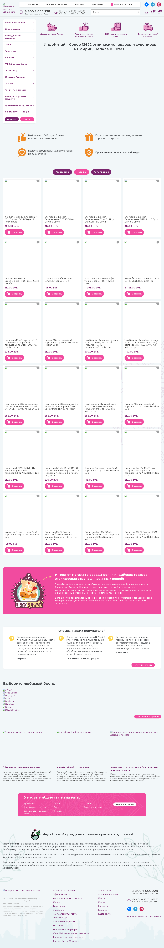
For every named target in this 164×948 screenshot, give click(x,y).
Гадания (57, 803)
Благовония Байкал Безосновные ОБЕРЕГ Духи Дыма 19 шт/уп (59, 219)
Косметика (89, 803)
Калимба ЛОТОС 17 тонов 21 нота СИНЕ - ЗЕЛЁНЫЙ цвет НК (142, 279)
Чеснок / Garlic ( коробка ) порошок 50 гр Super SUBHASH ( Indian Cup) (61, 342)
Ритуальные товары (93, 807)
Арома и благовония (15, 22)
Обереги (58, 807)
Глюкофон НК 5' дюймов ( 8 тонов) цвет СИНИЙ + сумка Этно (99, 280)
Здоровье (9, 57)
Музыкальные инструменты (18, 105)
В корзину (17, 232)
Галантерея (10, 51)
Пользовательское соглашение (144, 916)
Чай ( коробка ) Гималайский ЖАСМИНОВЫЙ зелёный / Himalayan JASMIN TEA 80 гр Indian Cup (100, 408)
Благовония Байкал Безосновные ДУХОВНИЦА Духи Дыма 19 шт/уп (99, 219)
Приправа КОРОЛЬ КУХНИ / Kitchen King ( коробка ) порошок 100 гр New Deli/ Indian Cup (22, 472)
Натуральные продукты (35, 807)
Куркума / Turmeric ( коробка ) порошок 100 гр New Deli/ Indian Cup (22, 534)
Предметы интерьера (15, 90)
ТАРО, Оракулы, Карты (16, 64)
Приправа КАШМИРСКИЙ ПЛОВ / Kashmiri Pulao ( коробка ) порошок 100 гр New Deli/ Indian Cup (102, 536)
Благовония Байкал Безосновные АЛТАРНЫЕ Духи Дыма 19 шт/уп (141, 219)
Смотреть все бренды (148, 716)
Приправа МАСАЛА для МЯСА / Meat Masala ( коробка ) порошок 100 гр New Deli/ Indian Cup (142, 536)
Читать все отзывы (143, 665)
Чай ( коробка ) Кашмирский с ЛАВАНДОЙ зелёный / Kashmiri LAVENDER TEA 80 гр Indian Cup (22, 406)
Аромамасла (29, 803)
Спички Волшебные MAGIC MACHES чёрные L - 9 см (59, 279)
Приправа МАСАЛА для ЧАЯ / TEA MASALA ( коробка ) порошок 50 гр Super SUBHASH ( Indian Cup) (21, 344)
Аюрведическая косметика (13, 36)
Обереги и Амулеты (15, 77)
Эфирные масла (12, 29)
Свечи (8, 44)
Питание (9, 83)
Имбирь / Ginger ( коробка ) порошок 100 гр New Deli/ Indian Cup (142, 406)
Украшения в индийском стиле (35, 812)
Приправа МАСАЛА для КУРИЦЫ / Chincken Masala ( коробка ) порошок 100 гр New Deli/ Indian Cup (61, 536)
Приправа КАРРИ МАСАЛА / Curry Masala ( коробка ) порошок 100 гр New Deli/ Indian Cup (142, 472)
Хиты (27, 119)
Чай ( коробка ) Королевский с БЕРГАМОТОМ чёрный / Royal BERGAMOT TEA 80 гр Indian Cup (61, 408)
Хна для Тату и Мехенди (17, 112)
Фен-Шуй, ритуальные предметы (16, 97)
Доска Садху (11, 70)
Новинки (11, 119)
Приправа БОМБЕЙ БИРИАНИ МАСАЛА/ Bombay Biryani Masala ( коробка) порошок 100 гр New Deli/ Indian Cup (62, 472)
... (36, 654)
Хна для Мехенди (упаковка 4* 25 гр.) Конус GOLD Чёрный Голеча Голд (21, 219)
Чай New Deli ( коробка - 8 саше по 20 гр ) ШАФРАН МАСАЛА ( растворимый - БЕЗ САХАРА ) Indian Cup (141, 344)
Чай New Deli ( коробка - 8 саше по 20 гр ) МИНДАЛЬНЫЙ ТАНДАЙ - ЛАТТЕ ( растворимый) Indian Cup (101, 344)
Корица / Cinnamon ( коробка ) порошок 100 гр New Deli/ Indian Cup (102, 470)
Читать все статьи (125, 804)
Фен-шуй (58, 811)
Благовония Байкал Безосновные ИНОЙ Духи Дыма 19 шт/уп (22, 280)
